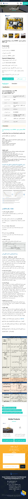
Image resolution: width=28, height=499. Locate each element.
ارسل (22, 466)
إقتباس (25, 3)
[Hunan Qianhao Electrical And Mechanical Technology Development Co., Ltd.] (5, 3)
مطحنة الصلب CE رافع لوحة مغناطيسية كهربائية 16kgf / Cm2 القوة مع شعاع (9, 435)
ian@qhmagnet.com (5, 0)
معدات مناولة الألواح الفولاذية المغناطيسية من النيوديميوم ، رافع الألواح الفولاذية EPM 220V (21, 435)
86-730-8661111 (24, 0)
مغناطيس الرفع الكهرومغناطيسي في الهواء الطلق (12, 412)
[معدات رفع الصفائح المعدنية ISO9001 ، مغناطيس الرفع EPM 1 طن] (14, 24)
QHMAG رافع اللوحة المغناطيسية (9, 407)
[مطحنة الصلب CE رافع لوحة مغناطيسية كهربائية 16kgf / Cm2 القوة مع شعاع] (10, 428)
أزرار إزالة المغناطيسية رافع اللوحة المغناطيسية (12, 410)
